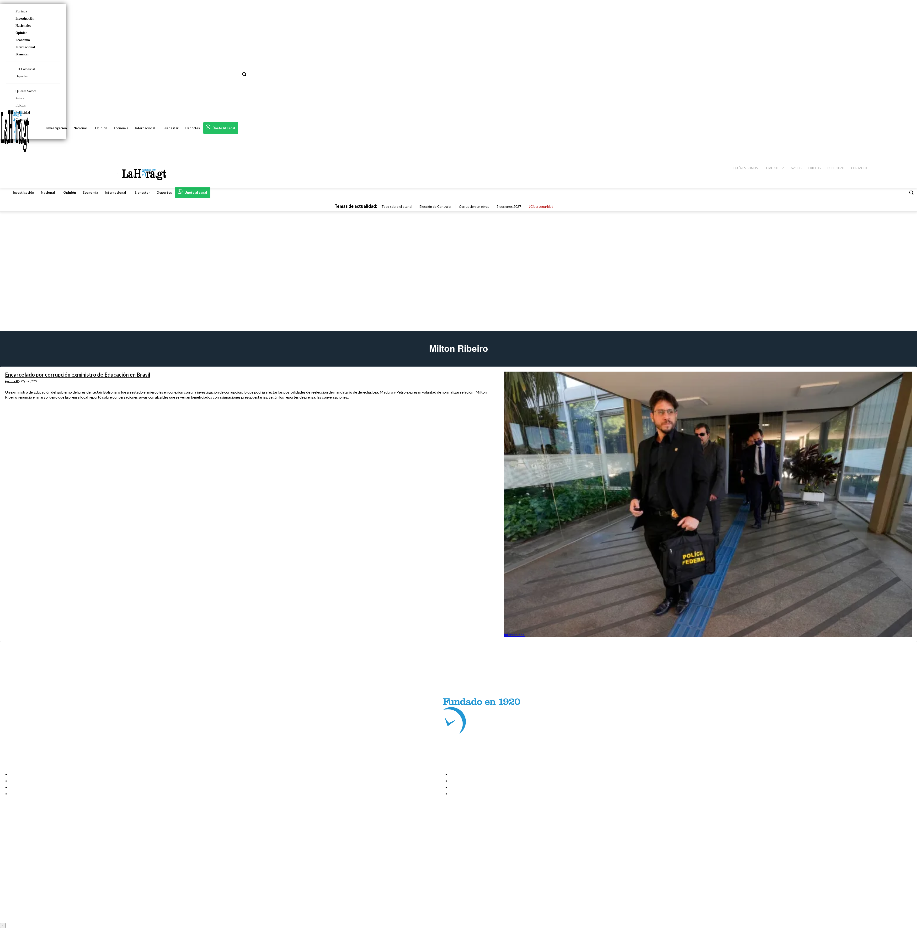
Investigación (25, 18)
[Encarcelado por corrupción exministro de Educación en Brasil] (708, 504)
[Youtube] (8, 868)
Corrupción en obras (474, 206)
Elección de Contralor (436, 206)
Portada (21, 11)
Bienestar (22, 54)
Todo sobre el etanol (396, 206)
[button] (911, 192)
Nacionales (23, 25)
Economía (23, 40)
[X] (8, 862)
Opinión (21, 33)
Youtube (21, 868)
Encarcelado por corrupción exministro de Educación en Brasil (77, 374)
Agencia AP (12, 381)
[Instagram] (8, 850)
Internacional (25, 47)
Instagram (23, 850)
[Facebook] (8, 844)
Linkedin (21, 856)
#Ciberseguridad (540, 206)
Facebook (22, 844)
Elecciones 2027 (509, 206)
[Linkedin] (8, 856)
